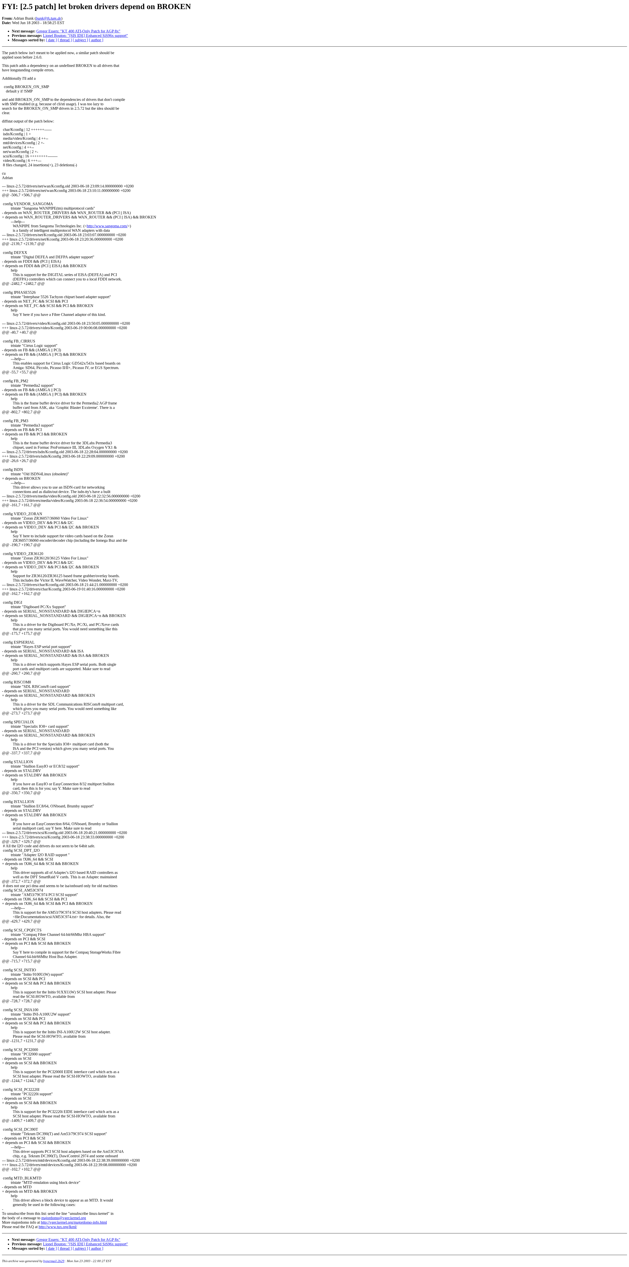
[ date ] (51, 40)
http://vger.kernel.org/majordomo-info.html (74, 1222)
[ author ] (96, 40)
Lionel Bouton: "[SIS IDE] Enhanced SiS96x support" (85, 35)
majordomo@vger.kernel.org (63, 1218)
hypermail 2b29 (53, 1261)
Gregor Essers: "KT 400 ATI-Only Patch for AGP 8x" (78, 31)
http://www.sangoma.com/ (107, 226)
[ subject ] (80, 40)
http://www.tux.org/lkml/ (58, 1227)
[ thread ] (65, 40)
